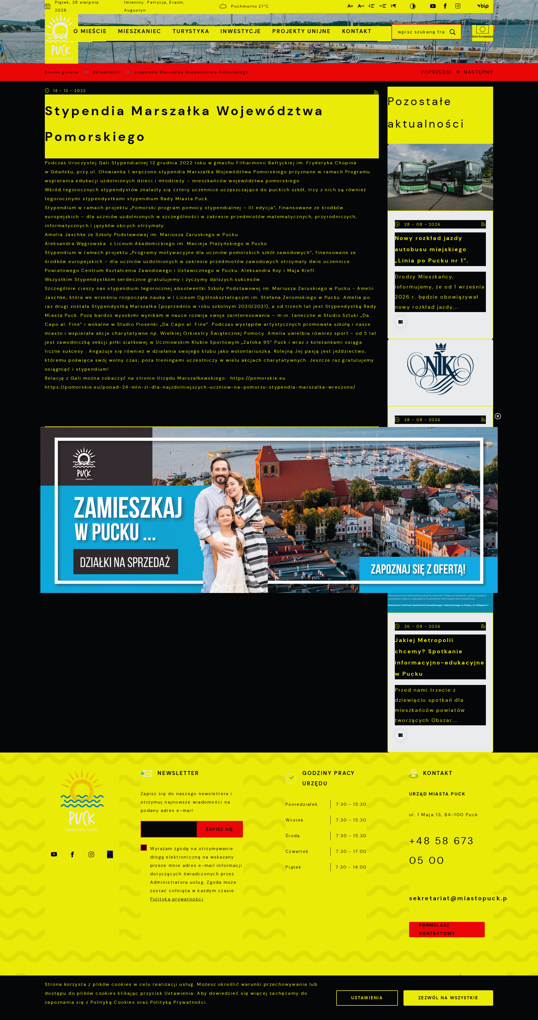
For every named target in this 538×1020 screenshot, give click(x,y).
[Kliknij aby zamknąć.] (497, 416)
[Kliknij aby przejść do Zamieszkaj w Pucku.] (269, 510)
